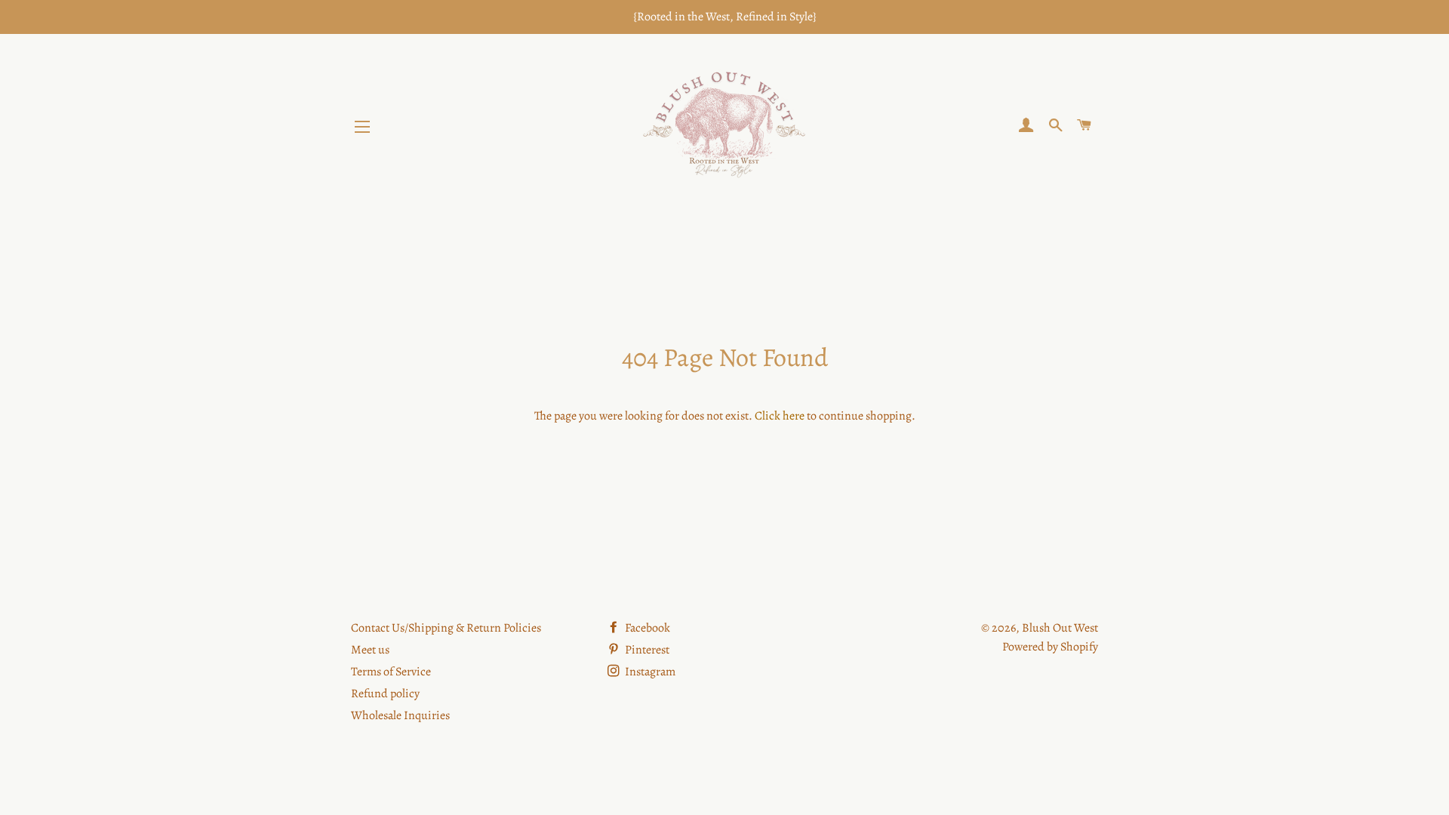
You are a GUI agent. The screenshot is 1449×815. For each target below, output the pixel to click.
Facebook (646, 628)
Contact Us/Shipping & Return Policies (446, 628)
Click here (779, 416)
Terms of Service (391, 671)
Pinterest (646, 649)
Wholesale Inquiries (400, 715)
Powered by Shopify (1050, 646)
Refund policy (385, 693)
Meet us (370, 649)
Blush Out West (1060, 628)
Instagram (649, 671)
